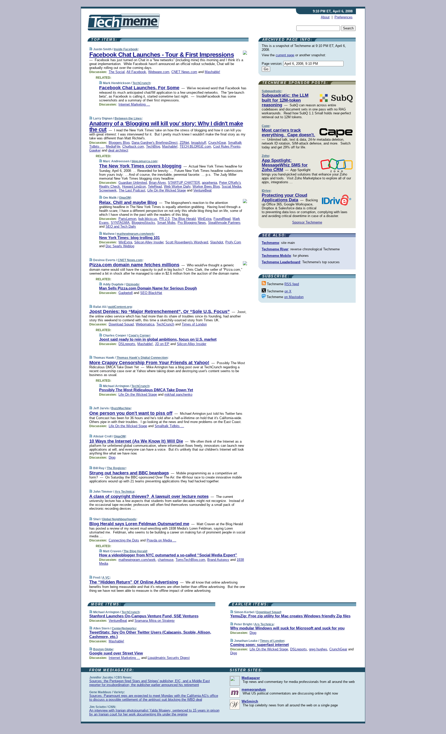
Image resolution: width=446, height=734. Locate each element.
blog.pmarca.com (144, 161)
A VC (106, 577)
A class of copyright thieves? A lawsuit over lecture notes (149, 496)
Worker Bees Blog (206, 186)
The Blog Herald (184, 219)
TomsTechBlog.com (190, 560)
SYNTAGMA (120, 223)
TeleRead (155, 186)
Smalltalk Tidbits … (169, 426)
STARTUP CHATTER (184, 183)
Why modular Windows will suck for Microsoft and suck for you (287, 628)
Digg (112, 457)
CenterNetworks (124, 628)
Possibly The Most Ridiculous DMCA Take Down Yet (146, 390)
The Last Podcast (132, 190)
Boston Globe (103, 649)
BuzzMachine (121, 408)
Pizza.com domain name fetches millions (134, 264)
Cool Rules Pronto (226, 146)
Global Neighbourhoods (119, 519)
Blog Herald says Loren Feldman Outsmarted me (139, 523)
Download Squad (121, 324)
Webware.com (158, 72)
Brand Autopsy (218, 560)
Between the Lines (128, 118)
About (325, 17)
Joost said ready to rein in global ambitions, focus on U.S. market (158, 339)
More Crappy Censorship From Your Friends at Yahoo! (149, 362)
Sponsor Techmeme (307, 222)
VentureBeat (202, 190)
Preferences (343, 17)
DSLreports (126, 344)
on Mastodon (294, 297)
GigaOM (125, 197)
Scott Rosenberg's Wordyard (186, 242)
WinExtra (204, 219)
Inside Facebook (126, 49)
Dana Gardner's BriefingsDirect (155, 143)
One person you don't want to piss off (130, 413)
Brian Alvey (157, 183)
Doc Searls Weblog (120, 246)
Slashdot (216, 242)
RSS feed (291, 284)
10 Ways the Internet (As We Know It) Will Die (136, 441)
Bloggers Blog (119, 143)
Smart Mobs (166, 223)
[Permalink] (90, 49)
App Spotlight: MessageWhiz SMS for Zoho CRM (285, 165)
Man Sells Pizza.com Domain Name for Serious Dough (148, 288)
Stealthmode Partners (224, 223)
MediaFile (113, 146)
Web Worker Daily (177, 186)
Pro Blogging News (192, 223)
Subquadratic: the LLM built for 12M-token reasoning (285, 100)
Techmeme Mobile (276, 256)
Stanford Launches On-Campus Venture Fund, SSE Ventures (143, 616)
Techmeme (270, 243)
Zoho (265, 155)
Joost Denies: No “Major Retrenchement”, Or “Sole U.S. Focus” (159, 311)
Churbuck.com (133, 146)
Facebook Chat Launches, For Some (139, 87)
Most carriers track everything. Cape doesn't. (288, 132)
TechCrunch (141, 83)
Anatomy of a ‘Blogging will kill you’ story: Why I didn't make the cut (166, 126)
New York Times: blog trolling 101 (129, 237)
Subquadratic (271, 91)
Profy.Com (233, 242)
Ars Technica (124, 491)
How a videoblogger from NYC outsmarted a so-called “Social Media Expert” (168, 555)
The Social (117, 72)
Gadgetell (125, 293)
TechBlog (153, 146)
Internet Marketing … (134, 104)
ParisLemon (127, 219)
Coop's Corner (139, 335)
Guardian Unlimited (132, 183)
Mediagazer (251, 678)
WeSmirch (250, 701)
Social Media (231, 186)
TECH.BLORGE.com (195, 146)
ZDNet (184, 143)
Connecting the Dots (124, 540)
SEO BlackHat (151, 293)
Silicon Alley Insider (148, 242)
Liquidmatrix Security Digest (169, 658)
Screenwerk (108, 190)
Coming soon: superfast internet (259, 644)
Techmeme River (275, 249)
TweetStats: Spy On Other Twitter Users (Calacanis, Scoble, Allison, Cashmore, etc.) (150, 634)
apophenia (209, 183)
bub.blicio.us (147, 219)
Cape (265, 125)
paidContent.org (120, 306)
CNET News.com (184, 72)
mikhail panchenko (178, 394)
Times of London (194, 324)
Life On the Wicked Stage (166, 190)
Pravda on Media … (161, 540)
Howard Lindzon (134, 186)
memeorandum (254, 689)
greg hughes (318, 649)
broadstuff (198, 143)
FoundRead (221, 219)
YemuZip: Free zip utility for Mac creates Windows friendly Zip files (290, 616)
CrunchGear (217, 143)
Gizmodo (132, 284)
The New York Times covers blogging (140, 166)
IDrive (266, 190)
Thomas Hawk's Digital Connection (142, 357)
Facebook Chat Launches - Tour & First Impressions (161, 54)
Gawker (95, 150)
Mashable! (212, 72)
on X (287, 291)
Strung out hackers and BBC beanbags (129, 472)
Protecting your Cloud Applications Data (284, 197)
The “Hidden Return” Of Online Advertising (133, 582)
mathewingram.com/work (135, 233)
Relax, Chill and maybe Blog (128, 202)
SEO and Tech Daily (121, 226)
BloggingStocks (143, 223)
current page (285, 55)
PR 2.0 (164, 219)
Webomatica (145, 324)
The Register (116, 468)
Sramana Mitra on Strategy (154, 621)
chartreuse (165, 560)
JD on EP (162, 344)
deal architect (118, 150)
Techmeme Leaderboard (281, 262)
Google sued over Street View (116, 653)
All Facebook (136, 72)
